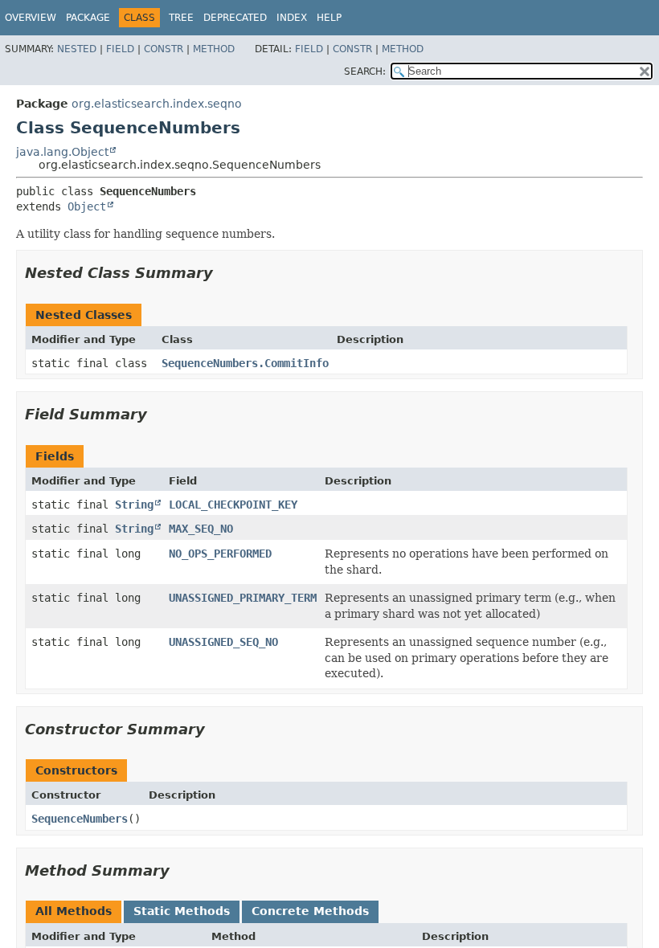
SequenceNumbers (79, 818)
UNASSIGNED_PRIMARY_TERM (243, 597)
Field (120, 49)
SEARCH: (365, 71)
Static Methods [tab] (181, 911)
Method (214, 49)
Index (291, 17)
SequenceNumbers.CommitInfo (245, 363)
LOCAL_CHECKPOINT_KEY (233, 504)
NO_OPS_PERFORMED (220, 553)
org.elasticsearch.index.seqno (157, 103)
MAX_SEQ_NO (201, 528)
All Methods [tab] (73, 911)
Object (87, 206)
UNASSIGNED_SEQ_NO (223, 641)
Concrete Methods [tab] (310, 911)
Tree (181, 17)
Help (329, 17)
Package (88, 17)
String (134, 504)
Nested (76, 49)
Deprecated (235, 17)
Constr (163, 49)
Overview (30, 17)
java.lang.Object (62, 151)
